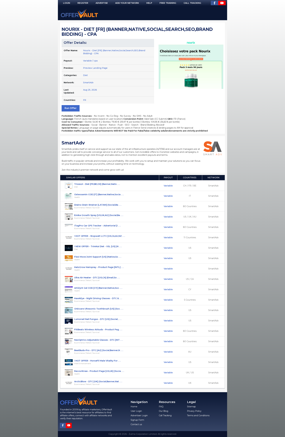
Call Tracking (192, 3)
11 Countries (190, 237)
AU (189, 351)
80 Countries (190, 206)
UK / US (190, 372)
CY (189, 289)
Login (66, 3)
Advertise (102, 3)
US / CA (190, 279)
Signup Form (137, 420)
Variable (168, 185)
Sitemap (191, 406)
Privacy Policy (194, 411)
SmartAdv (88, 82)
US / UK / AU (189, 216)
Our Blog (163, 411)
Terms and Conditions (198, 415)
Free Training (168, 3)
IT (190, 196)
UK (189, 383)
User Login (136, 411)
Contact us (136, 424)
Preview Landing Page (95, 68)
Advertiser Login (139, 415)
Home (134, 406)
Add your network (127, 3)
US (189, 248)
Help (149, 3)
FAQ (161, 406)
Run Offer (71, 108)
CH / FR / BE (189, 185)
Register (82, 3)
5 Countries (190, 300)
